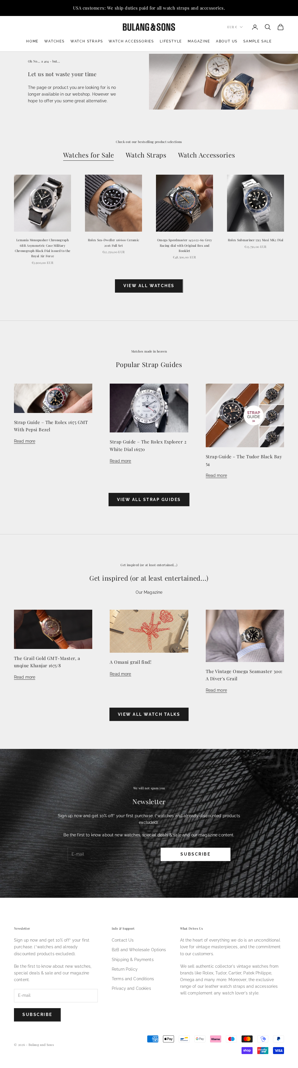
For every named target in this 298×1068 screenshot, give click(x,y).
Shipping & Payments (133, 959)
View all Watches (148, 285)
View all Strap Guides (149, 499)
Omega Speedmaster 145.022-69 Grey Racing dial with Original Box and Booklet (184, 245)
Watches (54, 41)
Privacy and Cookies (131, 988)
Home (32, 41)
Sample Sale (257, 41)
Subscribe (195, 854)
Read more (24, 441)
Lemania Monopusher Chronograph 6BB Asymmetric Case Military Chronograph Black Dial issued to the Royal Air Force (42, 248)
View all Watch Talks (149, 714)
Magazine (199, 41)
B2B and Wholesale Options (139, 949)
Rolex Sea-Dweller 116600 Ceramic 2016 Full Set (113, 242)
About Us (226, 41)
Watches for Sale (88, 155)
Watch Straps (86, 41)
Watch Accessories (131, 41)
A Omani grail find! (130, 662)
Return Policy (125, 969)
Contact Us (123, 940)
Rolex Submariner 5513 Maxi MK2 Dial (255, 240)
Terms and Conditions (133, 978)
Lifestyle (171, 41)
